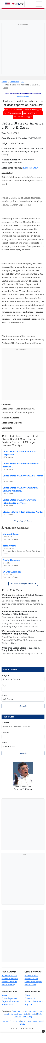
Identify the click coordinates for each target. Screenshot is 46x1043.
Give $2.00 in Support (33, 109)
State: (4, 695)
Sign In (28, 1004)
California (16, 1011)
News (4, 995)
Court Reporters (9, 998)
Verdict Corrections (11, 1021)
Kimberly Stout (30, 167)
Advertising (37, 1021)
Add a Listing (8, 984)
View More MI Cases (23, 521)
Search (23, 706)
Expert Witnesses (10, 1001)
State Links (7, 1004)
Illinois (7, 1014)
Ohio (26, 1014)
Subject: (5, 675)
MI (22, 81)
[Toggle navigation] (38, 4)
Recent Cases (31, 978)
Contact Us (30, 998)
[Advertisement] (23, 49)
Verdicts (14, 81)
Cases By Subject (33, 981)
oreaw (17, 4)
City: (4, 685)
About (28, 995)
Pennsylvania (16, 1014)
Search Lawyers (10, 978)
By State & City (9, 975)
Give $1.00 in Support (13, 109)
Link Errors (26, 1021)
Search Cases (31, 975)
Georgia (32, 1014)
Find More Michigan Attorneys (23, 584)
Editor (23, 1024)
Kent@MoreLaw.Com (23, 96)
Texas (24, 1011)
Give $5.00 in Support (13, 113)
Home (4, 81)
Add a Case (30, 984)
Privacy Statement (34, 1001)
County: (5, 732)
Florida (40, 1011)
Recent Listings (9, 981)
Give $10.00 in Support (32, 113)
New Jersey (27, 1016)
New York (32, 1011)
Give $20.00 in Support (23, 117)
